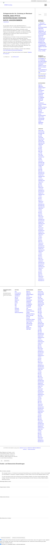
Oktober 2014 (40, 232)
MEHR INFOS (6, 460)
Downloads (40, 91)
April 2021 (40, 159)
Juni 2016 (40, 211)
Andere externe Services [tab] (4, 496)
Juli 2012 (40, 269)
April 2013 (40, 257)
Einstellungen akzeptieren (5, 537)
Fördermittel (40, 94)
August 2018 (40, 182)
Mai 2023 (40, 148)
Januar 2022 (40, 155)
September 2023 (41, 143)
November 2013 (41, 247)
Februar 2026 (40, 130)
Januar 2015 (40, 229)
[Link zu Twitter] (42, 449)
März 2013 (40, 258)
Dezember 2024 (41, 139)
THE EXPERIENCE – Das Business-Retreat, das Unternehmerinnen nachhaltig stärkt (42, 36)
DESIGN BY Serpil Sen (23, 447)
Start (16, 291)
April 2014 (40, 240)
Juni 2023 (40, 147)
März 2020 (40, 170)
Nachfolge (40, 109)
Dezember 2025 (41, 132)
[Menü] (45, 5)
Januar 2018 (40, 189)
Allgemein (40, 84)
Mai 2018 (40, 184)
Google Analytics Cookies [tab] (5, 487)
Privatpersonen (17, 294)
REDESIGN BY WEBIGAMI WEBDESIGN (34, 447)
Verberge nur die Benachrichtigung (18, 537)
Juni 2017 (40, 197)
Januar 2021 (40, 161)
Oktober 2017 (40, 193)
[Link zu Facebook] (40, 449)
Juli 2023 (40, 145)
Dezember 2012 (41, 262)
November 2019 (41, 173)
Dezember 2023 (41, 141)
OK (1, 460)
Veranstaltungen (41, 118)
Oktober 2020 (40, 165)
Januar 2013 (40, 261)
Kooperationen (41, 103)
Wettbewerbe (40, 122)
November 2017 (41, 191)
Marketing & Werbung (42, 107)
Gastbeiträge (40, 98)
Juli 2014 (40, 236)
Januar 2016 (40, 218)
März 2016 (40, 215)
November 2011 (41, 280)
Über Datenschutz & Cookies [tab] (5, 518)
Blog (15, 304)
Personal (40, 111)
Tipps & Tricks (41, 116)
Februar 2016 (40, 216)
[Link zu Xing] (38, 449)
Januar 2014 (40, 244)
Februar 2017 (40, 201)
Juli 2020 (40, 166)
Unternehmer (17, 295)
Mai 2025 (40, 136)
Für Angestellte (41, 97)
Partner (16, 301)
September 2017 (41, 194)
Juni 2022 (40, 152)
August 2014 (40, 234)
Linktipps (40, 105)
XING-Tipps (40, 123)
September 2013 (41, 250)
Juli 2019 (40, 177)
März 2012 (40, 275)
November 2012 (41, 263)
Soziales (16, 298)
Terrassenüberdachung (42, 69)
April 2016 (40, 213)
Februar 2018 (40, 187)
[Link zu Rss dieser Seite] (46, 449)
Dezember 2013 (41, 245)
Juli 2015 (40, 226)
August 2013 (40, 251)
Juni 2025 (40, 134)
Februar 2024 (40, 140)
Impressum (17, 311)
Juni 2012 (40, 270)
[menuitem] (42, 5)
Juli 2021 (40, 158)
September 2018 (41, 180)
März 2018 (40, 186)
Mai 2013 (40, 255)
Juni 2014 (40, 237)
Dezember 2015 (41, 219)
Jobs (39, 101)
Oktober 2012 (40, 265)
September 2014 (41, 233)
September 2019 (41, 176)
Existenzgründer (18, 293)
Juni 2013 (40, 254)
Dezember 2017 (41, 190)
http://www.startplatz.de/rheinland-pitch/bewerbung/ (12, 50)
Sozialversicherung (42, 115)
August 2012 (40, 268)
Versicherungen (41, 119)
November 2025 (41, 133)
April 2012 (40, 273)
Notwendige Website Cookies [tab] (5, 481)
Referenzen (17, 300)
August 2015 (40, 225)
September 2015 (41, 223)
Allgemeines (40, 86)
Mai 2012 (40, 272)
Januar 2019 (40, 179)
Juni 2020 (40, 168)
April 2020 (40, 169)
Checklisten (17, 309)
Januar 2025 (40, 137)
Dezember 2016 (41, 204)
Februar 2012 (40, 276)
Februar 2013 (40, 259)
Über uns (16, 297)
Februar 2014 (40, 243)
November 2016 (41, 205)
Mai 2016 (40, 212)
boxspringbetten (41, 58)
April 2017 (40, 200)
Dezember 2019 (41, 172)
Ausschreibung (41, 90)
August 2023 (40, 144)
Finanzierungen (41, 93)
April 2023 (40, 150)
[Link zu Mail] (44, 449)
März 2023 (40, 151)
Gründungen (40, 100)
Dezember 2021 (41, 157)
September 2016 (41, 207)
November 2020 (41, 164)
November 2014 (41, 230)
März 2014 (40, 241)
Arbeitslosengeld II (41, 87)
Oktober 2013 (40, 248)
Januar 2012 (40, 277)
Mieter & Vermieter (41, 108)
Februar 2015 (40, 227)
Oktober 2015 (40, 222)
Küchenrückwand (41, 62)
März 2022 (40, 154)
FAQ (15, 305)
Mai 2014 (40, 238)
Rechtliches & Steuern (30, 319)
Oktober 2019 (40, 175)
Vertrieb (39, 121)
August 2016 (40, 208)
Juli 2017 (40, 195)
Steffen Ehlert (16, 56)
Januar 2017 (40, 202)
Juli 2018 (40, 183)
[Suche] (42, 5)
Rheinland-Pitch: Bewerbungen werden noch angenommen (14, 18)
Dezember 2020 (41, 162)
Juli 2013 (40, 252)
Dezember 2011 (41, 279)
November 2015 (41, 220)
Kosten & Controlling (42, 104)
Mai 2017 (40, 198)
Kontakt (16, 302)
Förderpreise (6, 21)
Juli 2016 (40, 209)
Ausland (39, 89)
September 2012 (41, 266)
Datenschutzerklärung (19, 312)
